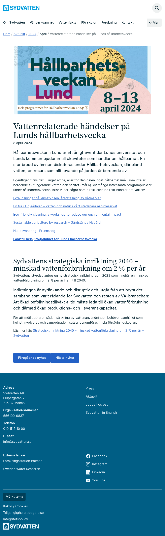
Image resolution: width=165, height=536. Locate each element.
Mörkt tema (14, 496)
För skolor (89, 22)
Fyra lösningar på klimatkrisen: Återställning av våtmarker (57, 198)
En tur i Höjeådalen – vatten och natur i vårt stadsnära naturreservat (65, 206)
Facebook (99, 456)
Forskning (109, 22)
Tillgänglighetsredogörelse (23, 512)
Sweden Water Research (21, 469)
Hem (6, 34)
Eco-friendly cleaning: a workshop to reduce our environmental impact (67, 214)
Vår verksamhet (42, 22)
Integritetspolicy (15, 519)
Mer (156, 22)
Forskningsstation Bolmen (22, 461)
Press (90, 388)
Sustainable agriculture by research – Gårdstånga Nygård (57, 222)
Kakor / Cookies (15, 506)
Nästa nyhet (65, 357)
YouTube (98, 480)
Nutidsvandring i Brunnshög (34, 231)
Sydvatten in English (101, 412)
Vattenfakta (67, 22)
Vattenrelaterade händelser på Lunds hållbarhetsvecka (91, 34)
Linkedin (98, 472)
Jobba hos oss (97, 404)
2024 (32, 34)
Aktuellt (19, 34)
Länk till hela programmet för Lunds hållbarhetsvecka (55, 239)
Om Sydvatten (14, 22)
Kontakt (128, 22)
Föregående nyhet (32, 357)
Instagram (99, 464)
